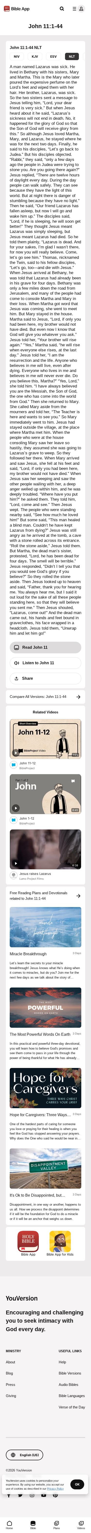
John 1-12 (31, 818)
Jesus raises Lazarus (39, 873)
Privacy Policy (55, 1488)
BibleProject (27, 768)
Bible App (28, 1254)
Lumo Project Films (31, 878)
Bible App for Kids (60, 1254)
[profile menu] (78, 9)
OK (77, 1484)
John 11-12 (31, 763)
